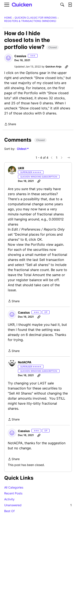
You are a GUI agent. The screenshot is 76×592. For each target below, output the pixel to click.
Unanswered (38, 505)
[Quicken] (22, 4)
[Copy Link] (66, 66)
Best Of (9, 511)
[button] (8, 58)
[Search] (62, 4)
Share (10, 124)
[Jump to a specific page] (68, 157)
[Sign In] (70, 4)
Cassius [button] (20, 56)
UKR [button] (21, 168)
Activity (9, 499)
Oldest (22, 149)
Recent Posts (13, 493)
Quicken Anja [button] (53, 66)
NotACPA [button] (24, 362)
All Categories (13, 487)
